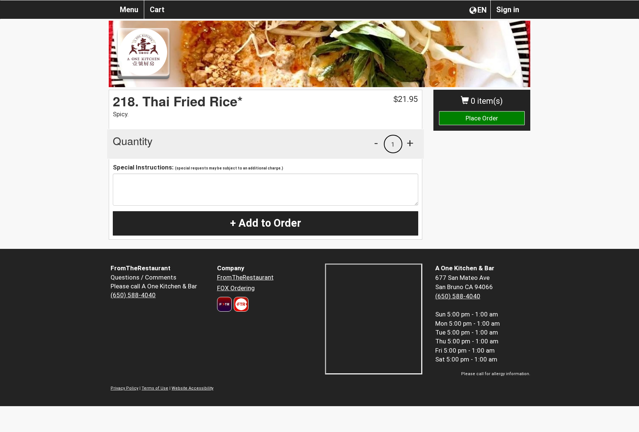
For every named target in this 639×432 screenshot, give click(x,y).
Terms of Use (155, 388)
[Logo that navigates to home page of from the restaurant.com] (224, 304)
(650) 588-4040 (133, 295)
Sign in (507, 9)
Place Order (482, 118)
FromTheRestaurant (245, 277)
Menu (129, 9)
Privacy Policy (124, 388)
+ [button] (410, 143)
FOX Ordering (236, 288)
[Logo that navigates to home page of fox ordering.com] (240, 304)
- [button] (376, 143)
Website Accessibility (192, 388)
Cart (157, 9)
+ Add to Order (265, 223)
